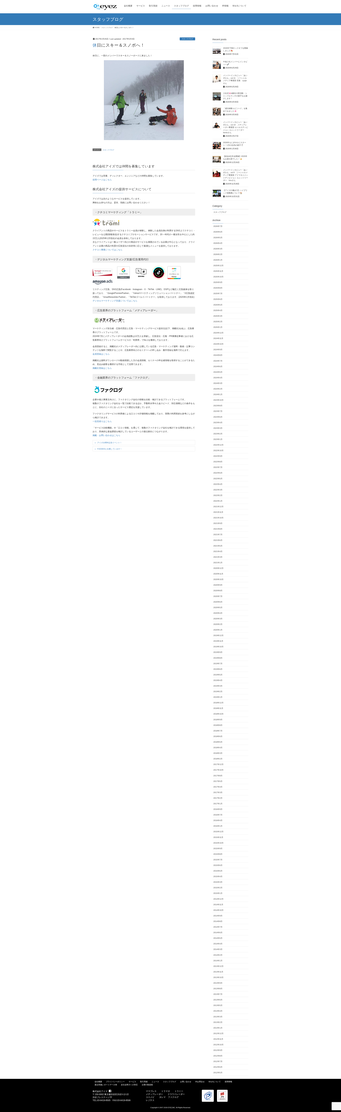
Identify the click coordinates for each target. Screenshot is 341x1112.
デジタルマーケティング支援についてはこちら (115, 301)
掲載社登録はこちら (102, 368)
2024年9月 (217, 349)
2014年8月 (217, 921)
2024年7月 (217, 361)
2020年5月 (217, 607)
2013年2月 (217, 1022)
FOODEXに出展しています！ (109, 449)
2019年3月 (217, 686)
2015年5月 (217, 871)
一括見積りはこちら (102, 421)
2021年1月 (217, 563)
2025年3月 (217, 316)
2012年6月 (217, 1067)
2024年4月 (217, 378)
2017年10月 (218, 770)
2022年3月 (217, 490)
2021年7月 (217, 534)
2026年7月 (217, 226)
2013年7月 (217, 994)
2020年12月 (218, 568)
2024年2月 (217, 389)
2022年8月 (217, 462)
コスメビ (150, 1097)
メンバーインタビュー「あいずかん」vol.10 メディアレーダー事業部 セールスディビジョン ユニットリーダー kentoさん (235, 127)
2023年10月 (218, 400)
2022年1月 (217, 501)
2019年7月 (217, 663)
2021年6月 (217, 540)
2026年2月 (217, 254)
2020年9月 (217, 585)
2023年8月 (217, 406)
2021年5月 (217, 546)
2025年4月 (217, 310)
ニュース (155, 1082)
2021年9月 (217, 523)
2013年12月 (218, 966)
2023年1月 (217, 439)
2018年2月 (217, 759)
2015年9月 (217, 848)
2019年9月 (217, 652)
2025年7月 (217, 293)
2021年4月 (217, 551)
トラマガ (165, 1091)
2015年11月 (218, 837)
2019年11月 (218, 641)
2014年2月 (217, 955)
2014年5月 (217, 938)
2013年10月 (218, 977)
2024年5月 (217, 372)
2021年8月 (217, 529)
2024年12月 (218, 333)
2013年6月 (217, 1000)
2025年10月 (218, 277)
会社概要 (98, 1082)
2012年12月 (218, 1033)
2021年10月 (218, 518)
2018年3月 (217, 753)
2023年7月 (217, 411)
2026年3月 (217, 249)
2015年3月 (217, 882)
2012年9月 (217, 1050)
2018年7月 (217, 731)
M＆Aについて (215, 1082)
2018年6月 (217, 736)
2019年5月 (217, 675)
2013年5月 (217, 1005)
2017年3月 (217, 792)
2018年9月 (217, 720)
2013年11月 (218, 972)
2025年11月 (218, 271)
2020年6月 (217, 602)
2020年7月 (217, 596)
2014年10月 (218, 910)
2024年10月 (218, 344)
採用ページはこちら (102, 180)
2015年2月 (217, 888)
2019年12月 (218, 635)
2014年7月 (217, 927)
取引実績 (144, 1082)
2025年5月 (217, 305)
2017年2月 (217, 798)
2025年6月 (217, 299)
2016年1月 (217, 826)
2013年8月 (217, 988)
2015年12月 (218, 832)
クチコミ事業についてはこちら (107, 250)
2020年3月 (217, 619)
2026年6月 (217, 232)
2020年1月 (217, 630)
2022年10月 (218, 450)
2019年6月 (217, 669)
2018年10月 (218, 714)
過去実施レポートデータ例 (106, 1085)
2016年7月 (217, 815)
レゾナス (150, 1100)
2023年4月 (217, 422)
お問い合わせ (185, 1082)
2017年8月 (217, 776)
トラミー (179, 1091)
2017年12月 (218, 764)
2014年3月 (217, 949)
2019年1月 (217, 697)
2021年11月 (218, 512)
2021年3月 (217, 557)
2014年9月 (217, 916)
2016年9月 (217, 809)
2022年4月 (217, 484)
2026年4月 (217, 243)
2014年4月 (217, 944)
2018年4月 (217, 747)
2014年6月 (217, 932)
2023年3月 (217, 428)
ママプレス (151, 1091)
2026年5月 (217, 237)
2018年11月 (218, 708)
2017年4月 (217, 787)
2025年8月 (217, 288)
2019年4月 (217, 680)
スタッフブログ (187, 39)
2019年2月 (217, 691)
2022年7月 (217, 467)
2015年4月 (217, 876)
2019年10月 (218, 647)
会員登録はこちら (101, 354)
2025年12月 (218, 265)
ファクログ (173, 1097)
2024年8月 (217, 355)
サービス (132, 1082)
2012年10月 (218, 1045)
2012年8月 (217, 1056)
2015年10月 (218, 843)
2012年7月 (217, 1061)
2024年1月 (217, 394)
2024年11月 (218, 338)
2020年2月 (217, 624)
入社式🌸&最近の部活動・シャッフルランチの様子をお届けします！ (235, 95)
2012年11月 (218, 1039)
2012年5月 (217, 1073)
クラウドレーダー (176, 1094)
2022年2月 (217, 495)
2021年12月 (218, 506)
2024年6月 (217, 366)
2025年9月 (217, 282)
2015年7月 (217, 860)
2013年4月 (217, 1011)
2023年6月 (217, 417)
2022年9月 (217, 456)
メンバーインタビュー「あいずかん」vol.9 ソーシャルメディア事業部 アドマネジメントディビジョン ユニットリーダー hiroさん (235, 175)
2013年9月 (217, 983)
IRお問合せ (200, 1082)
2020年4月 (217, 613)
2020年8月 (217, 590)
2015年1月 (217, 893)
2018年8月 (217, 725)
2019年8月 (217, 658)
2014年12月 (218, 899)
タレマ (162, 1097)
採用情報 (228, 1082)
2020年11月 (218, 574)
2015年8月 (217, 854)
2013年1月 (217, 1028)
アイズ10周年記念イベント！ (109, 443)
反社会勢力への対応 (129, 1085)
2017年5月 (217, 781)
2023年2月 (217, 434)
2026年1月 (217, 260)
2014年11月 (218, 904)
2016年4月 (217, 820)
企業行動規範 (147, 1085)
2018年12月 (218, 703)
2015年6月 (217, 865)
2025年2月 (217, 322)
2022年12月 (218, 445)
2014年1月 (217, 961)
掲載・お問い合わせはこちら (106, 435)
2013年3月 (217, 1017)
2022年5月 (217, 479)
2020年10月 (218, 579)
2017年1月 (217, 804)
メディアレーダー (154, 1094)
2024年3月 (217, 383)
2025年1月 (217, 327)
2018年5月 (217, 742)
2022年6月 (217, 473)
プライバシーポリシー (115, 1082)
